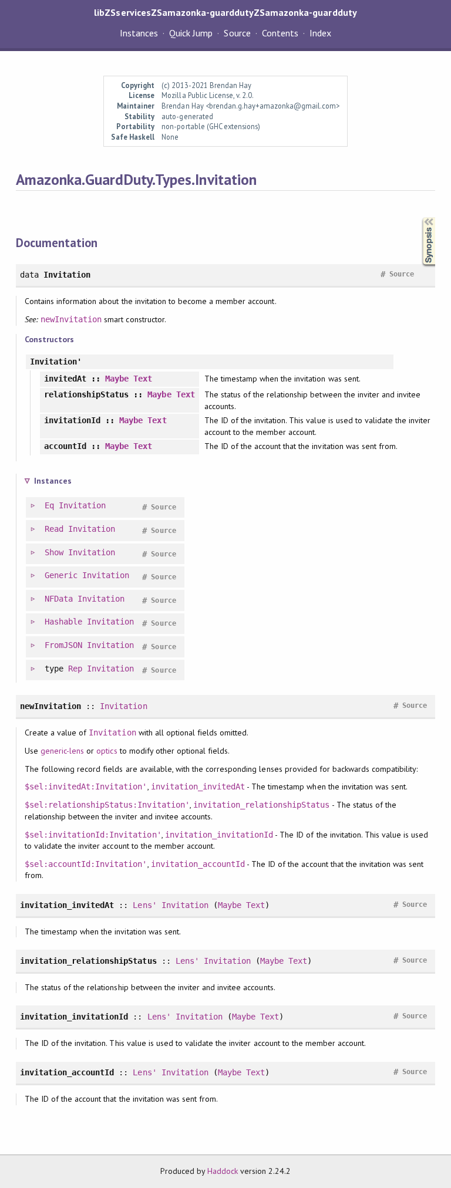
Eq (49, 505)
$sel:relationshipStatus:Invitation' (107, 804)
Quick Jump (191, 33)
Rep (75, 668)
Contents (280, 33)
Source (237, 33)
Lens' (144, 905)
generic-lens (62, 750)
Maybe (117, 378)
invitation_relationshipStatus (261, 804)
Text (142, 378)
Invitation (82, 505)
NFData (59, 598)
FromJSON (63, 645)
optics (106, 750)
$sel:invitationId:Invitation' (93, 834)
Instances (139, 33)
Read (54, 529)
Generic (61, 575)
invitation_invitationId (219, 834)
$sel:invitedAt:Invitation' (86, 786)
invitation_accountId (198, 864)
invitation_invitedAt (198, 786)
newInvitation (71, 319)
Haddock (222, 1171)
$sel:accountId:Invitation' (86, 864)
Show (54, 552)
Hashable (63, 621)
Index (320, 33)
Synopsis (419, 217)
